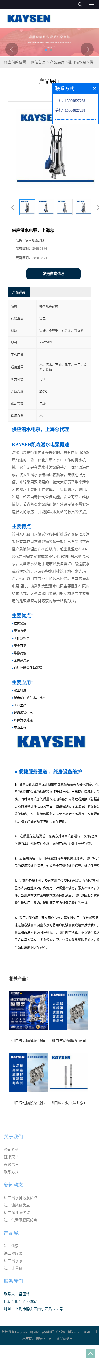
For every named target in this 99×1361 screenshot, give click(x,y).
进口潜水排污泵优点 (20, 1198)
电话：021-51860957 (20, 1302)
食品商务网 (65, 1339)
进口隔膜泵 (13, 1253)
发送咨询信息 (54, 274)
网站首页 (38, 62)
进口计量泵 (13, 1268)
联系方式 (11, 1172)
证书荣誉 (11, 1157)
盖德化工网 (44, 1339)
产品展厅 (57, 62)
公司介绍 (11, 1150)
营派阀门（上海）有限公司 (61, 1332)
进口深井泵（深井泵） (68, 1103)
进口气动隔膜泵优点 (20, 1220)
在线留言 (11, 1165)
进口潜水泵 (77, 62)
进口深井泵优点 (17, 1213)
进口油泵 (11, 1246)
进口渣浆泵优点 (17, 1205)
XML (87, 1332)
